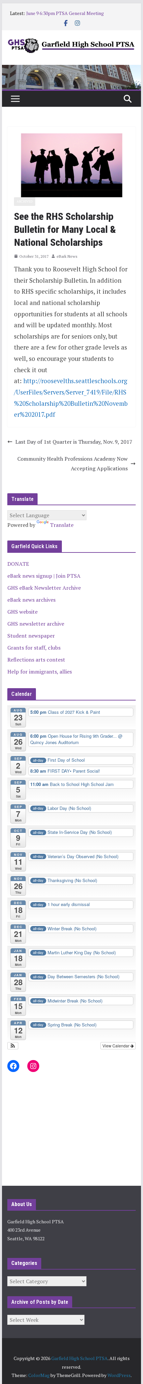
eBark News (67, 256)
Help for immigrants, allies (39, 671)
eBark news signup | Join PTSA (43, 575)
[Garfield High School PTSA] (71, 69)
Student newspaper (31, 635)
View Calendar (116, 1045)
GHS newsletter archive (35, 623)
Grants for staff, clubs (34, 647)
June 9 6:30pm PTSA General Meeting (65, 13)
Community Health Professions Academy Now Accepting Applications (72, 463)
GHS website (22, 611)
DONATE (18, 563)
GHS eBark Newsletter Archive (44, 587)
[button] (13, 1045)
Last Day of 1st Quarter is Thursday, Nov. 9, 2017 (73, 441)
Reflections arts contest (36, 659)
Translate (61, 525)
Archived (25, 201)
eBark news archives (31, 599)
